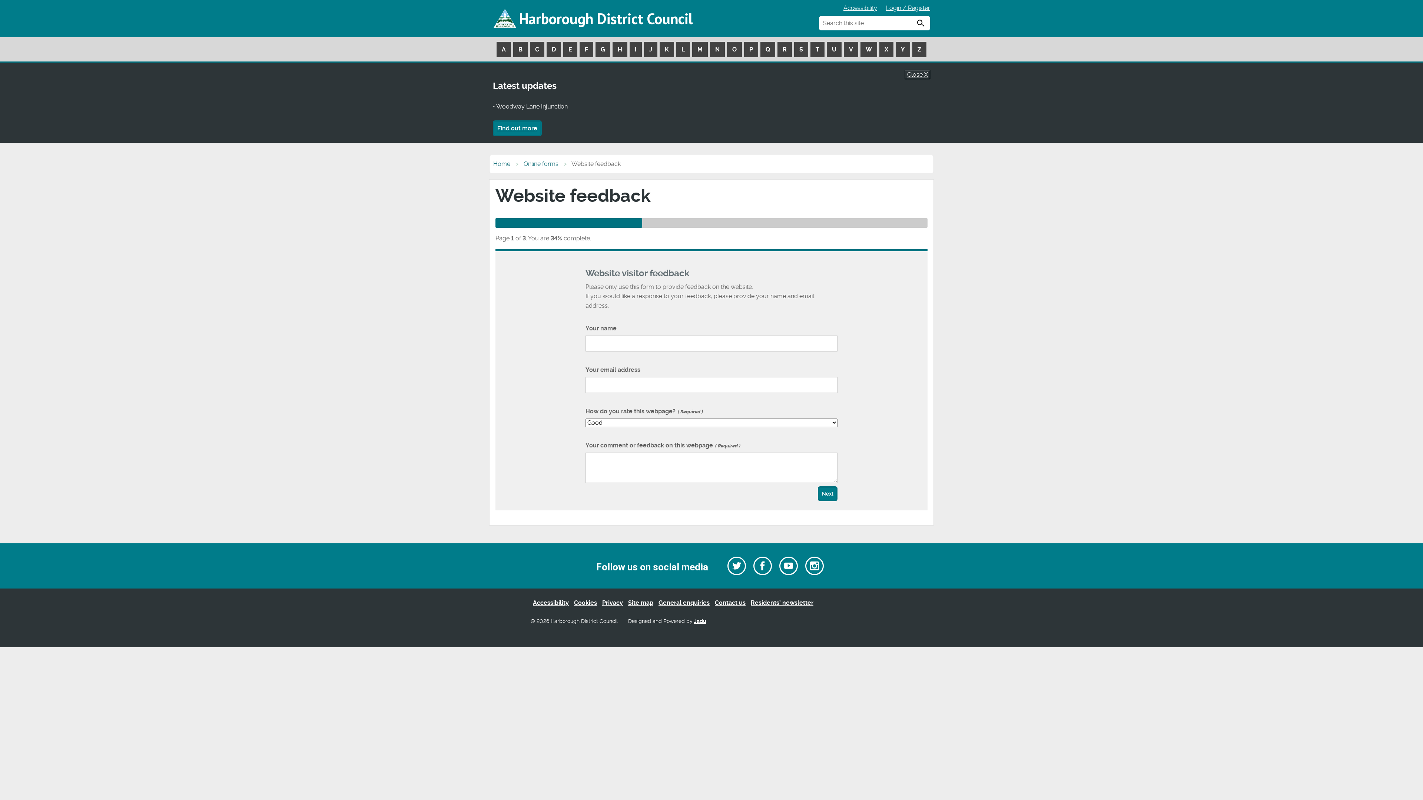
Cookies (585, 602)
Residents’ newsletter (782, 602)
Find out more (517, 128)
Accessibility (860, 7)
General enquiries (684, 602)
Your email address (613, 369)
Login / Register (908, 7)
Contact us (730, 602)
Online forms (541, 163)
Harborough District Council (606, 18)
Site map (640, 602)
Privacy (612, 602)
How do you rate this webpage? (643, 411)
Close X (917, 74)
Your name (601, 328)
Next (827, 494)
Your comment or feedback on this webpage (662, 445)
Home (501, 163)
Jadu (700, 621)
